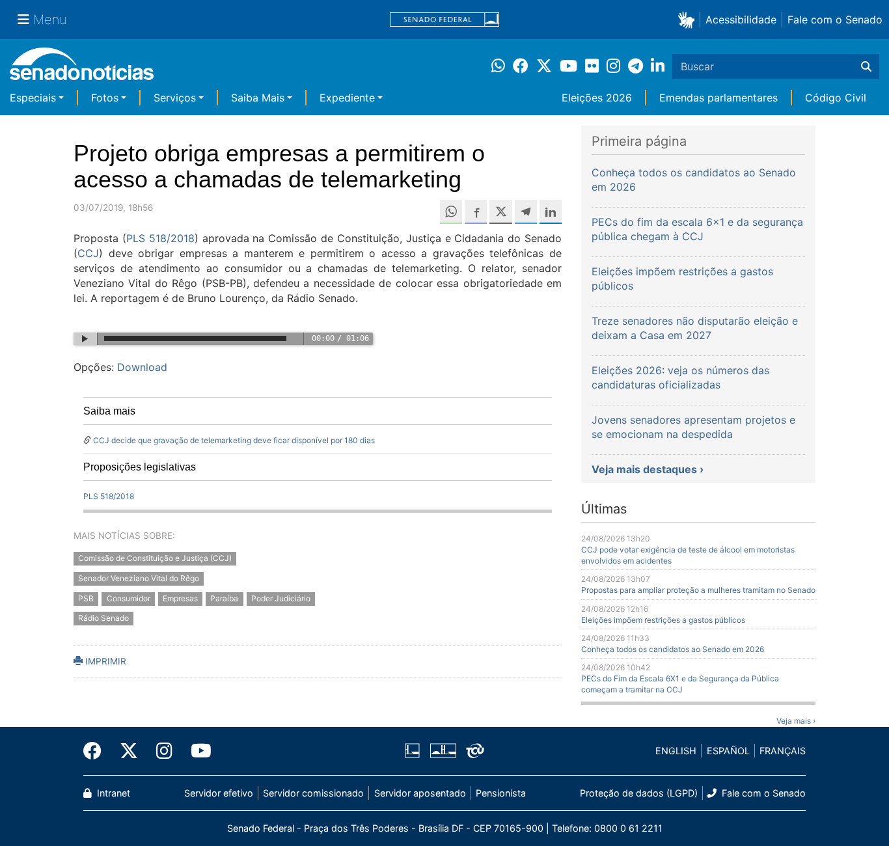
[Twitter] (129, 751)
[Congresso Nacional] (443, 750)
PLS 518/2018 (160, 238)
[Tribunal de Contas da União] (475, 750)
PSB (86, 598)
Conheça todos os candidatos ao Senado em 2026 (672, 649)
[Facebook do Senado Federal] (97, 751)
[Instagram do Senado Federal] (164, 751)
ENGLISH (675, 750)
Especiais (33, 97)
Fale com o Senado (834, 19)
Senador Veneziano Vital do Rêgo (138, 578)
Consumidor (128, 598)
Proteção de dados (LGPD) (639, 792)
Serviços (175, 97)
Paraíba (224, 598)
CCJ (88, 253)
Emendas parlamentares (718, 97)
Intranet (112, 792)
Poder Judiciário (280, 598)
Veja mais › (795, 721)
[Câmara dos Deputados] (412, 750)
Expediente (347, 97)
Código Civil (835, 97)
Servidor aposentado (420, 792)
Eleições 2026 (597, 97)
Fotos (104, 97)
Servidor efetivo (218, 792)
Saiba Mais (257, 97)
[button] (689, 19)
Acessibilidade (740, 19)
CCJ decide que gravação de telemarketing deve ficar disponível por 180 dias (234, 440)
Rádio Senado (103, 618)
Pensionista (501, 792)
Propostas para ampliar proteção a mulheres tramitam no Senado (698, 590)
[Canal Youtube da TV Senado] (197, 751)
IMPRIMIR (104, 661)
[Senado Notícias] (82, 69)
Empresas (180, 598)
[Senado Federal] (444, 19)
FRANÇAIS (782, 750)
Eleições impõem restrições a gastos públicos (663, 620)
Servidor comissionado (313, 792)
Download (142, 367)
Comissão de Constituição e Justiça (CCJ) (155, 558)
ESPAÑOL (728, 750)
